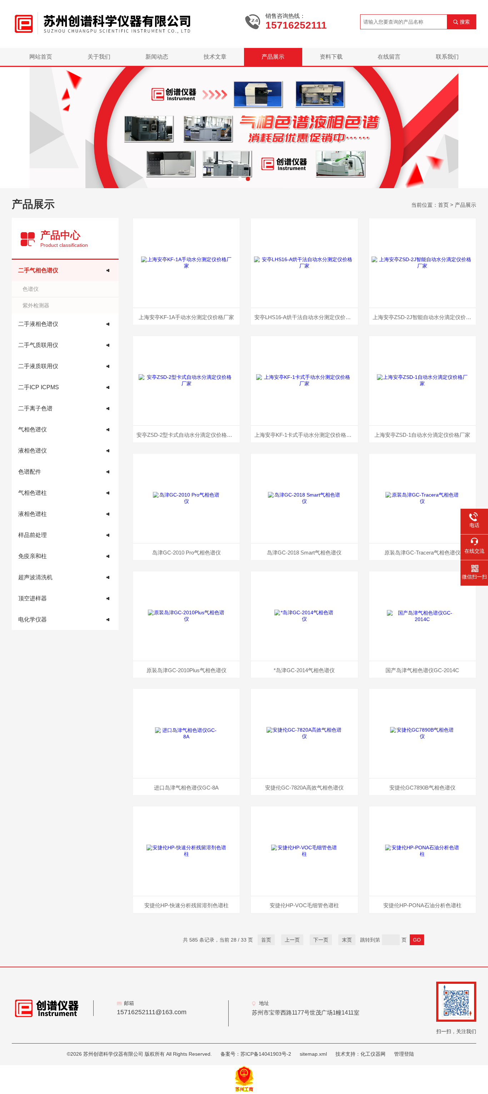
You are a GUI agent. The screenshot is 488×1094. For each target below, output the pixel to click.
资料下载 (331, 57)
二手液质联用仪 (38, 366)
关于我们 (99, 57)
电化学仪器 (32, 619)
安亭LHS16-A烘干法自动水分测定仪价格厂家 (306, 317)
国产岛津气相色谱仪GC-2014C (422, 670)
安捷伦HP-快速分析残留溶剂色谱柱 (186, 905)
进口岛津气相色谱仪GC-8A (186, 788)
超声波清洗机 (35, 577)
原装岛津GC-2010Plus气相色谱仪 (186, 670)
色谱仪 (31, 289)
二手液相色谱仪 (38, 324)
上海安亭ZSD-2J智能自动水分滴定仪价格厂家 (424, 317)
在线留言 (389, 57)
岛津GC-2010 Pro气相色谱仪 (186, 553)
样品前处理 (32, 535)
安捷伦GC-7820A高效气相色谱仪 (304, 788)
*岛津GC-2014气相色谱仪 (304, 670)
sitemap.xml (313, 1054)
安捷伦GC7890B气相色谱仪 (422, 788)
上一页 (292, 940)
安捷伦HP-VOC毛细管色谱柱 (304, 905)
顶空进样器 (32, 598)
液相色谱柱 (32, 514)
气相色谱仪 (32, 429)
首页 (443, 205)
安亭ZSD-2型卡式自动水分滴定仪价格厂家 (187, 435)
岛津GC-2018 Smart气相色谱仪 (304, 553)
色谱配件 (29, 472)
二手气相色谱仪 (38, 270)
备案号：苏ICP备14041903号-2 (255, 1054)
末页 (347, 940)
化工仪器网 (372, 1054)
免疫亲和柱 (32, 556)
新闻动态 (156, 57)
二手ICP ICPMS (38, 387)
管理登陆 (404, 1054)
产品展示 (273, 57)
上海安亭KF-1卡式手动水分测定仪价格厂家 (305, 435)
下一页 (320, 940)
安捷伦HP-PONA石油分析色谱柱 (422, 905)
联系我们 (447, 57)
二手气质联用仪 (38, 345)
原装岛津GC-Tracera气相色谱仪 (422, 553)
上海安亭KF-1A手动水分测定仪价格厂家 (186, 317)
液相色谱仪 (32, 451)
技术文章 (215, 57)
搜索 (465, 22)
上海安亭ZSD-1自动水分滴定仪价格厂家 (422, 435)
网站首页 (40, 57)
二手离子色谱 (35, 408)
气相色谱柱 (32, 493)
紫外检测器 (36, 305)
